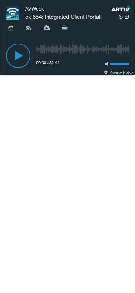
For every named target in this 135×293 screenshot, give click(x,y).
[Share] (10, 28)
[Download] (46, 28)
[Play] (18, 56)
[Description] (65, 28)
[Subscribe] (28, 28)
